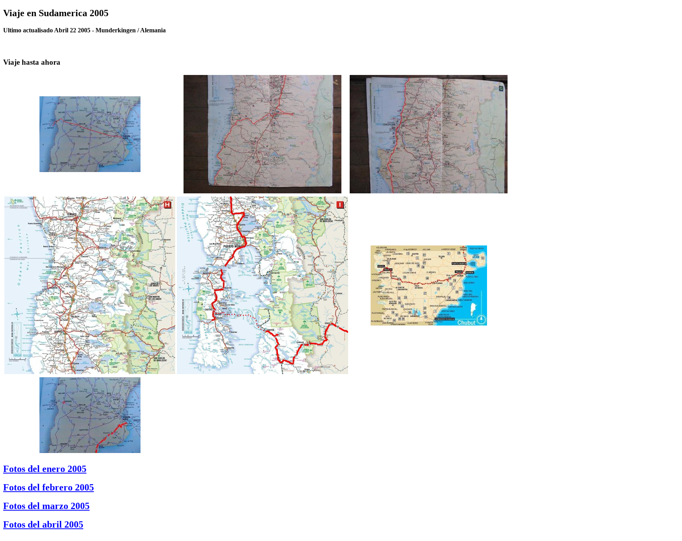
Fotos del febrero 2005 (48, 487)
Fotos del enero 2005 (44, 469)
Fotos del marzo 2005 (46, 506)
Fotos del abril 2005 (43, 524)
